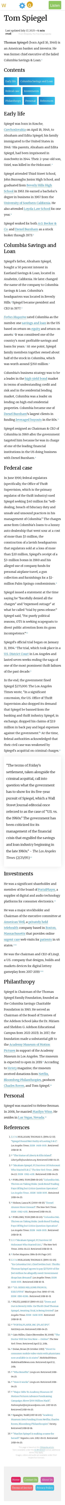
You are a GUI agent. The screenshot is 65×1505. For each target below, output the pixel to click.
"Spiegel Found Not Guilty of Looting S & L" (34, 1141)
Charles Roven (14, 1085)
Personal (30, 100)
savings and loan (34, 323)
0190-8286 (23, 1296)
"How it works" (21, 1382)
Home (16, 1479)
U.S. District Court (16, 654)
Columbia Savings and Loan (36, 81)
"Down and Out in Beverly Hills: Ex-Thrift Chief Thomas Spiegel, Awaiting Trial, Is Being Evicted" (34, 1306)
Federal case (12, 91)
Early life (10, 81)
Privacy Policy (45, 1487)
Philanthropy (13, 100)
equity (35, 329)
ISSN (32, 1145)
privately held (38, 922)
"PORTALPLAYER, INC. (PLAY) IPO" (31, 1324)
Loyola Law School (37, 209)
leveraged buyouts (29, 419)
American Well (14, 922)
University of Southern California (27, 203)
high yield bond (36, 378)
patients (46, 939)
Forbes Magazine (15, 317)
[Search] (30, 5)
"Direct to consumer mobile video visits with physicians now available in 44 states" (35, 1353)
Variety (12, 1068)
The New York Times (42, 1169)
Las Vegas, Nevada (31, 1117)
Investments (31, 91)
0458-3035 (41, 1145)
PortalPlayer (46, 889)
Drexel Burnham (26, 229)
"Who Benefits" (21, 1372)
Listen (55, 5)
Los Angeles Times (20, 1192)
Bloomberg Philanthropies (22, 1080)
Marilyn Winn (42, 1111)
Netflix (43, 1074)
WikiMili (10, 5)
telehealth (11, 928)
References (46, 100)
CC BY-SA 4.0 (39, 1449)
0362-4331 (29, 1174)
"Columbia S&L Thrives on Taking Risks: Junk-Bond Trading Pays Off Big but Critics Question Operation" (35, 1184)
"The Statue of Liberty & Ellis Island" (32, 1155)
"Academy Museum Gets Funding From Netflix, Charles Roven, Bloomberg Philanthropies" (35, 1419)
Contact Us (30, 1479)
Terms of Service (22, 1487)
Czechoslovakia (15, 129)
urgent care (12, 939)
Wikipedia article (47, 1447)
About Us (47, 1479)
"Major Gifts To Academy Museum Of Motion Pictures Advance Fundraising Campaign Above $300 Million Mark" (31, 1396)
